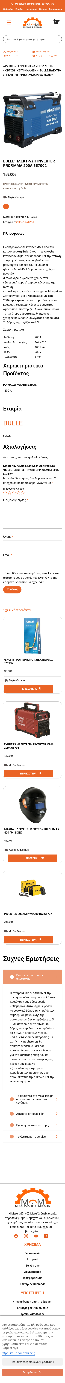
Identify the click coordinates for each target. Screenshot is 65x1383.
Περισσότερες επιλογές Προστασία (32, 1362)
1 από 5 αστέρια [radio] (5, 493)
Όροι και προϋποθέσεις (18, 1353)
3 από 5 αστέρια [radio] (14, 493)
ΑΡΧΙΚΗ (8, 66)
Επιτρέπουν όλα (32, 1372)
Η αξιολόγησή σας (15, 500)
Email (7, 555)
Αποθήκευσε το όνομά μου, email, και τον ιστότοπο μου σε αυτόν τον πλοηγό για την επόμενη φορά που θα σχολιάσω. (31, 578)
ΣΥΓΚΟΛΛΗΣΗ (27, 70)
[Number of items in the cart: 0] (59, 19)
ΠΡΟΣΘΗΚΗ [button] (32, 858)
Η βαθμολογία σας (13, 488)
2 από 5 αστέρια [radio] (9, 493)
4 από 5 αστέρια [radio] (18, 493)
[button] (56, 94)
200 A (8, 390)
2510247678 (48, 4)
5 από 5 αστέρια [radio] (23, 493)
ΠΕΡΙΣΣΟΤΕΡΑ (29, 688)
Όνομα (8, 536)
